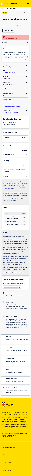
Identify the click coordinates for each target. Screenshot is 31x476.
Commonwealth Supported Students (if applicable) (13, 217)
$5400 (23, 224)
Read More (25, 60)
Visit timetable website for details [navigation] (12, 106)
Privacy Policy (8, 455)
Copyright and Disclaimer (11, 447)
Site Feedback (8, 470)
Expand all (24, 150)
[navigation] (12, 287)
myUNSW (22, 187)
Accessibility (8, 462)
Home (2, 8)
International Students (12, 224)
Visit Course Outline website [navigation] (11, 112)
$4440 (23, 221)
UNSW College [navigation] (8, 67)
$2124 (23, 217)
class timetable (8, 188)
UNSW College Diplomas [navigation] (10, 72)
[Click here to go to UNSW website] (5, 4)
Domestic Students (11, 221)
